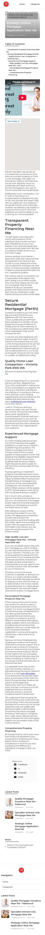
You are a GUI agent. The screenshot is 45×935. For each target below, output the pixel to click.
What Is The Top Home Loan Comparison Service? (20, 846)
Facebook (22, 765)
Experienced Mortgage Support (22, 61)
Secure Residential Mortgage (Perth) (23, 54)
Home (22, 4)
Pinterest (22, 773)
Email (20, 777)
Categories (35, 4)
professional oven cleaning (23, 401)
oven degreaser (28, 673)
